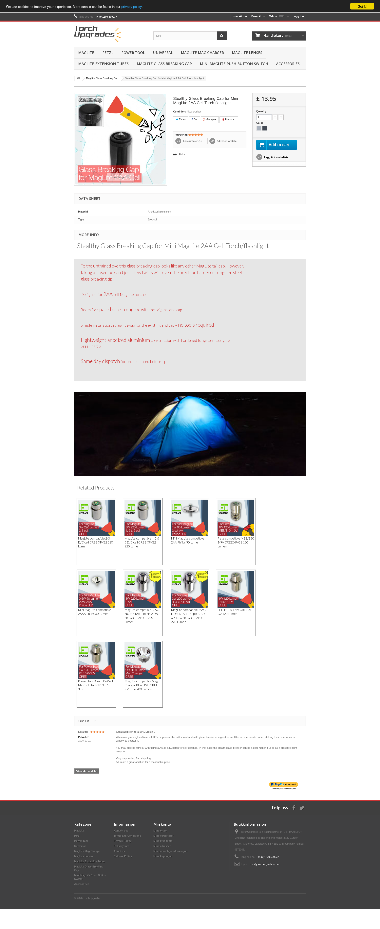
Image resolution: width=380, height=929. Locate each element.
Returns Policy (123, 856)
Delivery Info (121, 846)
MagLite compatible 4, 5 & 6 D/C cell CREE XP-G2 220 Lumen (141, 542)
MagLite (86, 52)
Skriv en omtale (227, 141)
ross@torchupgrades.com (264, 864)
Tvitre (181, 119)
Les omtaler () (191, 141)
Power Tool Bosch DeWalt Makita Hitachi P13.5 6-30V (95, 685)
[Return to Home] (78, 78)
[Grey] (259, 128)
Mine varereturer (163, 835)
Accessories (288, 63)
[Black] (264, 128)
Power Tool (133, 52)
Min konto (162, 824)
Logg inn (298, 16)
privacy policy (131, 6)
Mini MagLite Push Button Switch (234, 63)
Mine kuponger (162, 856)
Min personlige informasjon (170, 851)
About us (119, 851)
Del (195, 119)
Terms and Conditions (127, 835)
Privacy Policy (122, 840)
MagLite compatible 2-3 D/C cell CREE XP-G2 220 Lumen (95, 542)
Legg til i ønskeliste (275, 157)
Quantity (261, 111)
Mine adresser (162, 846)
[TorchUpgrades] (110, 33)
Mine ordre (160, 830)
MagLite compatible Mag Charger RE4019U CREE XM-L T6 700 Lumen (141, 685)
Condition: (179, 111)
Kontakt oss (240, 16)
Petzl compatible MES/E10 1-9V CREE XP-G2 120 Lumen (236, 542)
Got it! (362, 6)
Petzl (107, 52)
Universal (163, 52)
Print (182, 154)
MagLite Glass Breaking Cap (164, 63)
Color (260, 122)
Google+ (211, 119)
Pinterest (229, 119)
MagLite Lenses (247, 52)
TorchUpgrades (92, 898)
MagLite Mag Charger (202, 52)
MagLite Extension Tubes (103, 63)
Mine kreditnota (162, 840)
